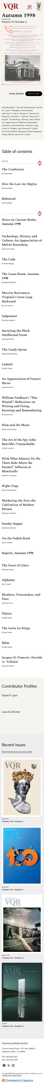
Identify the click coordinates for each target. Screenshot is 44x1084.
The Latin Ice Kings (16, 628)
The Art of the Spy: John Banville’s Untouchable (19, 441)
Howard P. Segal (9, 249)
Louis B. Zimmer (9, 666)
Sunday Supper (12, 523)
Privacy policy (16, 1075)
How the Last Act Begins (19, 184)
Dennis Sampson (9, 320)
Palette (7, 613)
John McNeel (8, 543)
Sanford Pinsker (9, 339)
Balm (5, 642)
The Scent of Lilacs (15, 565)
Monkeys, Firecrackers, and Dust (21, 596)
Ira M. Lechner (8, 306)
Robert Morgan (9, 264)
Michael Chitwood (10, 528)
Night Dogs (10, 486)
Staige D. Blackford (10, 282)
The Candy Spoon (14, 349)
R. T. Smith (7, 584)
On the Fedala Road (16, 538)
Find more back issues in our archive (17, 752)
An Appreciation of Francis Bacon (21, 380)
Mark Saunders (9, 448)
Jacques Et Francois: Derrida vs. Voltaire (22, 659)
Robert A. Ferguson (10, 475)
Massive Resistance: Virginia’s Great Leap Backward (17, 297)
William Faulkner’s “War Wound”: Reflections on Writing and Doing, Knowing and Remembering (22, 404)
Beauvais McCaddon (10, 354)
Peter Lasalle (8, 632)
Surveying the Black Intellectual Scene (16, 332)
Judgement (9, 316)
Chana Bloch (8, 174)
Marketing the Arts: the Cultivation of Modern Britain (19, 504)
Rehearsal (9, 198)
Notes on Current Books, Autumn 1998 (19, 221)
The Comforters (13, 169)
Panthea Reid (8, 415)
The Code (8, 259)
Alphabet (8, 580)
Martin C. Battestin (10, 513)
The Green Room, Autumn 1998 (20, 276)
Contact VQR (6, 1075)
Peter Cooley (8, 368)
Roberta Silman (9, 570)
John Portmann (9, 387)
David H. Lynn (8, 603)
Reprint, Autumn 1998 (17, 553)
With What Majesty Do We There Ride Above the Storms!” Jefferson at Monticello (21, 465)
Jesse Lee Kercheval (10, 429)
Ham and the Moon (16, 425)
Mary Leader (8, 618)
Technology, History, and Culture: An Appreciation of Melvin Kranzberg (22, 240)
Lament (7, 364)
